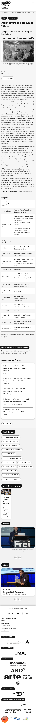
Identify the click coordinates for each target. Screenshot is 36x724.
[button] (18, 51)
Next (20, 557)
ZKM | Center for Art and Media (12, 404)
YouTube (18, 613)
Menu (33, 3)
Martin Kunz (10, 466)
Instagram (13, 613)
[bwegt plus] (18, 694)
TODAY (5, 719)
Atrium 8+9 (6, 414)
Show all (8, 423)
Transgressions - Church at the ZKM (13, 381)
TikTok (22, 613)
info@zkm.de (5, 631)
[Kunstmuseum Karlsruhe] (13, 711)
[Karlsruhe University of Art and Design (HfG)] (18, 704)
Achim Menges (11, 471)
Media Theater (5, 74)
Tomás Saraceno (12, 475)
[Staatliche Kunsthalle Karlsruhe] (27, 711)
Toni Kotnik (26, 462)
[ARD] (18, 670)
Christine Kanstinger (13, 449)
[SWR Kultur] (27, 676)
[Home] (7, 5)
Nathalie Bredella (12, 437)
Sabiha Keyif (10, 454)
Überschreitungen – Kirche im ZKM (13, 412)
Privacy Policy (18, 608)
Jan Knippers (10, 462)
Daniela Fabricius (12, 445)
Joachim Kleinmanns (13, 458)
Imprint (11, 608)
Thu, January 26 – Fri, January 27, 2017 (14, 388)
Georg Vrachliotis (12, 479)
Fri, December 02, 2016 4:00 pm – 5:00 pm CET (17, 378)
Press (25, 608)
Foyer (5, 373)
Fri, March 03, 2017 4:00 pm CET (12, 409)
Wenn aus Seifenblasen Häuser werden (14, 401)
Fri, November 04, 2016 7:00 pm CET (13, 366)
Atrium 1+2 (6, 383)
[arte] (12, 676)
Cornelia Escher (12, 441)
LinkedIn (27, 613)
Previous (16, 557)
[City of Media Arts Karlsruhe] (25, 719)
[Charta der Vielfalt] (13, 719)
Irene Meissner (26, 466)
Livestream (9, 78)
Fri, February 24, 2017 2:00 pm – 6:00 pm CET (16, 399)
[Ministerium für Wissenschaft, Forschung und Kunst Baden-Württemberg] (15, 642)
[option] (6, 504)
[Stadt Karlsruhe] (27, 642)
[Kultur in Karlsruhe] (18, 683)
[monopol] (18, 664)
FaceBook (8, 613)
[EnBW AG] (18, 653)
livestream (28, 191)
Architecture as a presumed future (13, 391)
